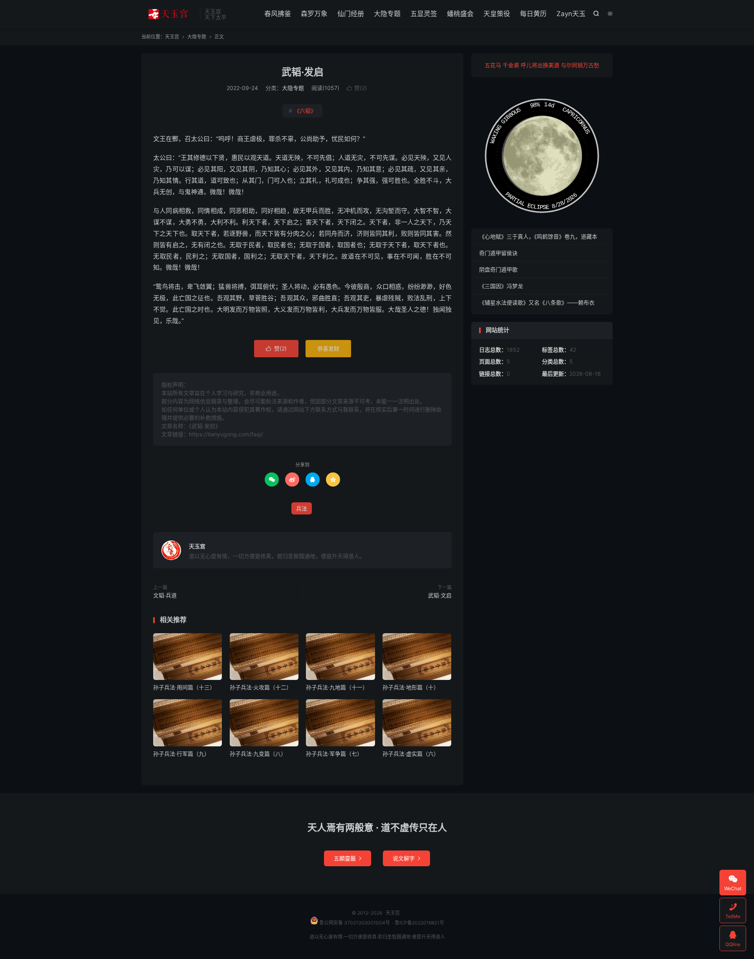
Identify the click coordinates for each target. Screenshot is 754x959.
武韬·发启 (303, 72)
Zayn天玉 (571, 14)
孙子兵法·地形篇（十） (410, 687)
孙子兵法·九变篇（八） (258, 753)
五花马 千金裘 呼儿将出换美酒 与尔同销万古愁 (542, 65)
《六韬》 (302, 110)
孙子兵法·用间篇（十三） (184, 687)
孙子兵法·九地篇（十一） (337, 687)
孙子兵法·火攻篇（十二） (261, 687)
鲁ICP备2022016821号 (419, 923)
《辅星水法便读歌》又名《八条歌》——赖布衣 (537, 302)
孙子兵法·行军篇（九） (181, 753)
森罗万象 (314, 14)
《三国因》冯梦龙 (501, 286)
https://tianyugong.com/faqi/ (226, 434)
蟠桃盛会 (460, 14)
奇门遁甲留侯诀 (498, 253)
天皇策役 (496, 14)
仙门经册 (350, 14)
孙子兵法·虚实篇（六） (410, 753)
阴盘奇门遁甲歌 (498, 269)
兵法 (301, 508)
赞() (357, 88)
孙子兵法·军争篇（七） (334, 753)
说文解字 (406, 858)
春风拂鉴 (277, 14)
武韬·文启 (440, 595)
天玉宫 (168, 14)
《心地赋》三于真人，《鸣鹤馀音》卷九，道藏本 (538, 236)
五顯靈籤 (347, 858)
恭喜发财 (328, 348)
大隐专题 (387, 14)
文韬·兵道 (165, 595)
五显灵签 (423, 14)
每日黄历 (533, 14)
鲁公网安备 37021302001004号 (354, 923)
